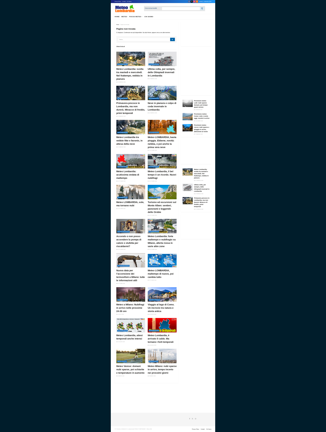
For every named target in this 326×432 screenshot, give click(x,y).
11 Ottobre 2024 (121, 208)
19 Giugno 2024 (152, 345)
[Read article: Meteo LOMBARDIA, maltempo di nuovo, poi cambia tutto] (162, 260)
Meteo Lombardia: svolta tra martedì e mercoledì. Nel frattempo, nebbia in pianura (201, 174)
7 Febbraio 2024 (199, 134)
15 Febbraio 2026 (121, 147)
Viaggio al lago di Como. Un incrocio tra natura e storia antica (161, 307)
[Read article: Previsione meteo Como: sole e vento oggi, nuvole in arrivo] (188, 116)
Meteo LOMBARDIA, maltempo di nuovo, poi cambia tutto (161, 273)
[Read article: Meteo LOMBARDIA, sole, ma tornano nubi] (130, 192)
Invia (202, 8)
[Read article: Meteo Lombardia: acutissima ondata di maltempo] (130, 161)
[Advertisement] (196, 34)
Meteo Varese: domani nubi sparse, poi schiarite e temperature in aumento (130, 369)
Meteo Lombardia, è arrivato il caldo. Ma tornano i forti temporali (160, 338)
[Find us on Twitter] (192, 1)
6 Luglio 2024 (120, 314)
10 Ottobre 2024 (152, 215)
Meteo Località (122, 361)
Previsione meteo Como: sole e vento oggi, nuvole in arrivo (201, 116)
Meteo (124, 16)
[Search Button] (172, 39)
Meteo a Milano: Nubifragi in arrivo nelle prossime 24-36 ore (130, 307)
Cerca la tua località (151, 8)
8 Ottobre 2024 (121, 283)
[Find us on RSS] (197, 1)
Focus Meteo (135, 16)
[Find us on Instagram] (194, 1)
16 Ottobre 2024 (121, 181)
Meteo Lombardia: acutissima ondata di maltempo (127, 174)
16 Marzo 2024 (120, 375)
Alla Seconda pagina (123, 231)
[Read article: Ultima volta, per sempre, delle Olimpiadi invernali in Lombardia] (162, 59)
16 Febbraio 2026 (152, 112)
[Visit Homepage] (125, 8)
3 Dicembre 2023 (199, 120)
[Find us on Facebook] (189, 1)
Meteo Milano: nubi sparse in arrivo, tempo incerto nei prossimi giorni (162, 369)
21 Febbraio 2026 (121, 116)
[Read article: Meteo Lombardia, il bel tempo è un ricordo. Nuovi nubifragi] (162, 161)
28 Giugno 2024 (152, 314)
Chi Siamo (129, 1)
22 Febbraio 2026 (152, 78)
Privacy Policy (118, 1)
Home (117, 16)
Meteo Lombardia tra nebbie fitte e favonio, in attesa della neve (129, 140)
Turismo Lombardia (154, 197)
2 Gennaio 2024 (198, 109)
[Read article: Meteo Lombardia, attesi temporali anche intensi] (130, 325)
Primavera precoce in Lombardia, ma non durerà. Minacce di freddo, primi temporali (201, 202)
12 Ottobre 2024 (152, 181)
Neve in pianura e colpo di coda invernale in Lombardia (162, 106)
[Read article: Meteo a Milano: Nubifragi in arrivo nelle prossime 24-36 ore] (130, 294)
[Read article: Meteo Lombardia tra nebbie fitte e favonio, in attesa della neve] (130, 127)
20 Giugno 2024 (121, 341)
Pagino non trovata (124, 24)
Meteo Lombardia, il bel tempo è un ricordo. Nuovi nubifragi (162, 174)
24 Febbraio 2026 (121, 82)
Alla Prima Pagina (122, 64)
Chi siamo (148, 16)
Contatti (124, 1)
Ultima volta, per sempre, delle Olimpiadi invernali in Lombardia (161, 72)
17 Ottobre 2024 (152, 150)
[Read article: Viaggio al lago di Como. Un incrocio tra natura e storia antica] (162, 294)
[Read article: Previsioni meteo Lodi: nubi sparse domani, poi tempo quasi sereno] (188, 103)
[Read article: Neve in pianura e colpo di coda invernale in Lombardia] (162, 93)
